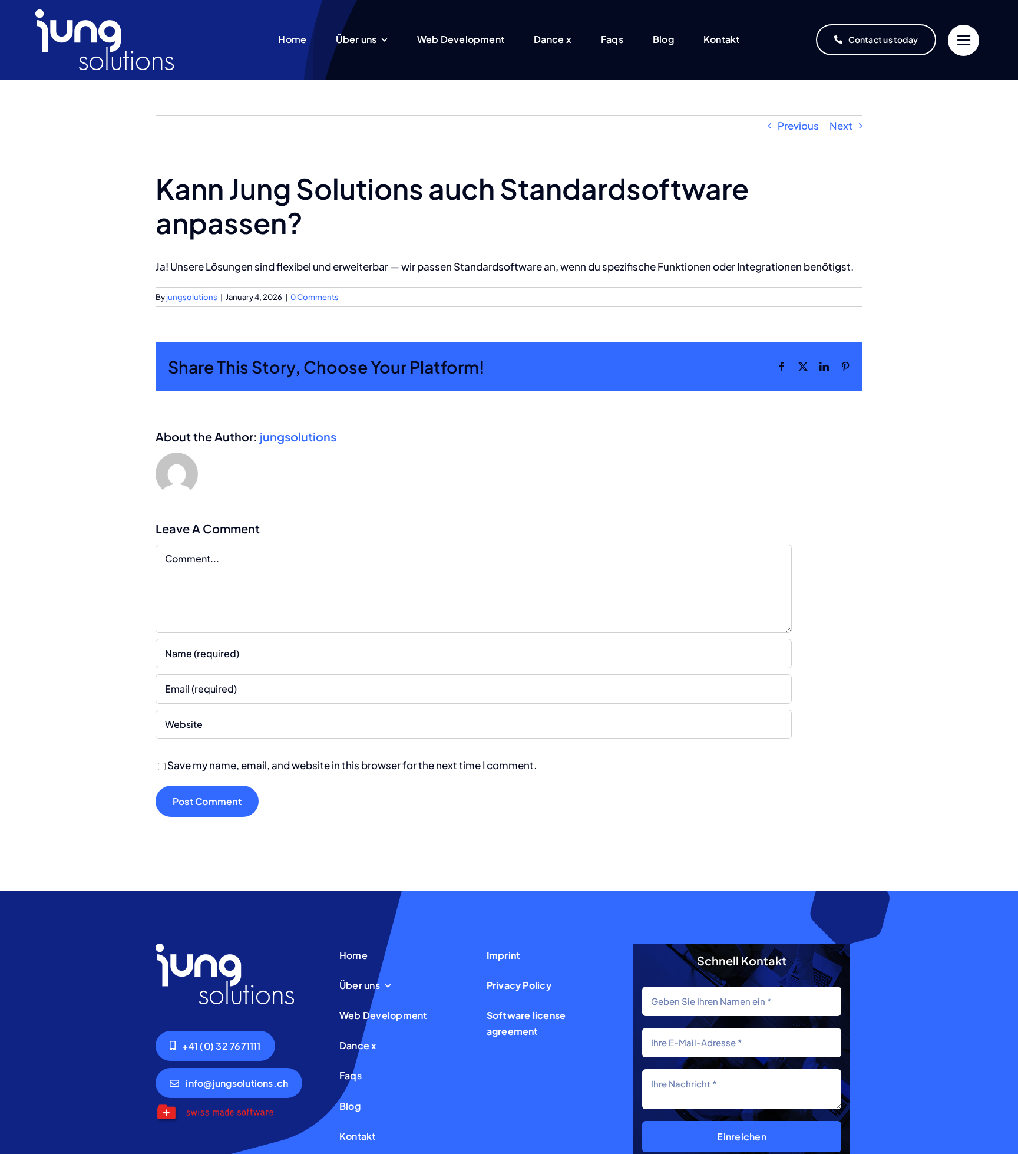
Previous (798, 125)
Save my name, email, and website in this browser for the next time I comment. (352, 765)
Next (840, 125)
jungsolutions (191, 297)
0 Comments (314, 297)
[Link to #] (963, 40)
